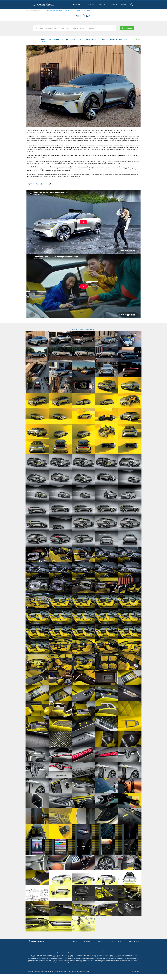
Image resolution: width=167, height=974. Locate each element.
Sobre (123, 4)
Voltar (138, 39)
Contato (113, 4)
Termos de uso (133, 942)
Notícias (76, 4)
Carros (102, 4)
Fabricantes (90, 4)
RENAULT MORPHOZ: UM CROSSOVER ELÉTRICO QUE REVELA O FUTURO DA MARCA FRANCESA (67, 10)
